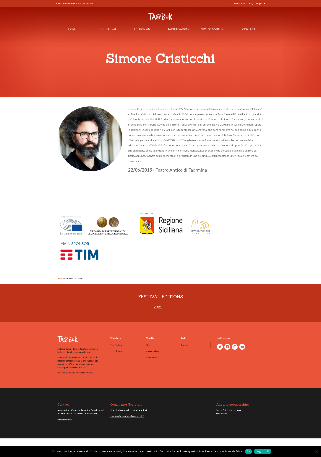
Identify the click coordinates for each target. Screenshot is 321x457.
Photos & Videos (212, 29)
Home (72, 29)
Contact (248, 29)
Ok (248, 451)
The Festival (107, 29)
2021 (158, 307)
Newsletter (240, 3)
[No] (316, 451)
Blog (251, 3)
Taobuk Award (178, 29)
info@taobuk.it (64, 419)
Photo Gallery (152, 351)
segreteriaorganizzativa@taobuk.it (127, 416)
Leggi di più (263, 451)
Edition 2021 (143, 29)
